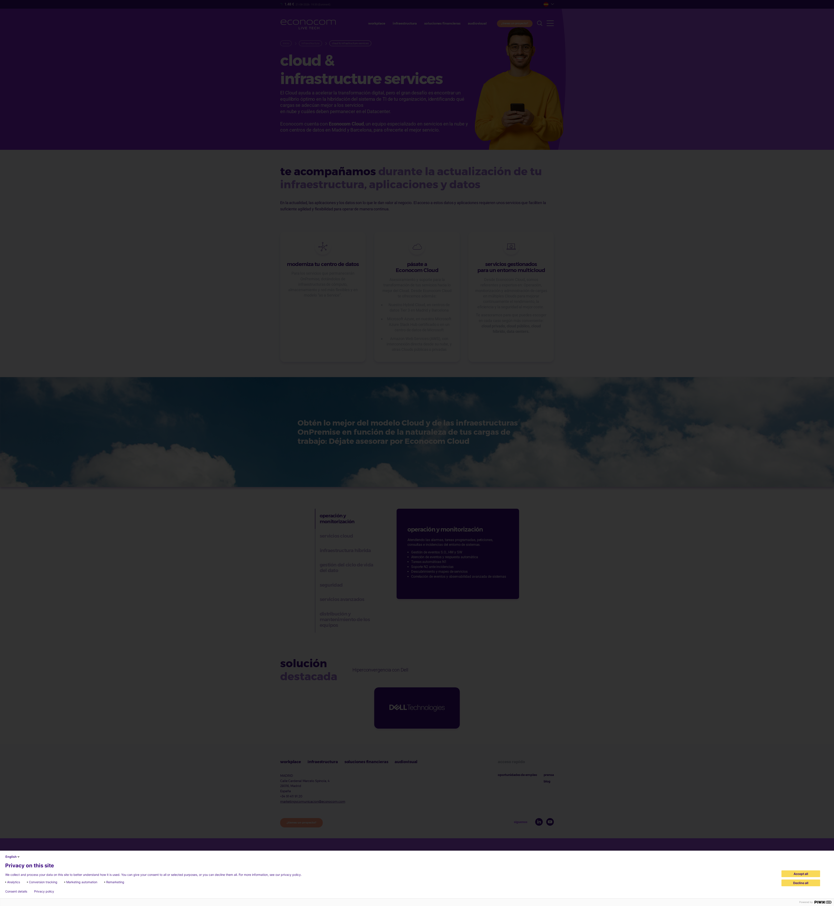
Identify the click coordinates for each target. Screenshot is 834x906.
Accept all (801, 874)
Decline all (800, 883)
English (11, 856)
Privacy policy (44, 891)
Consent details (16, 891)
